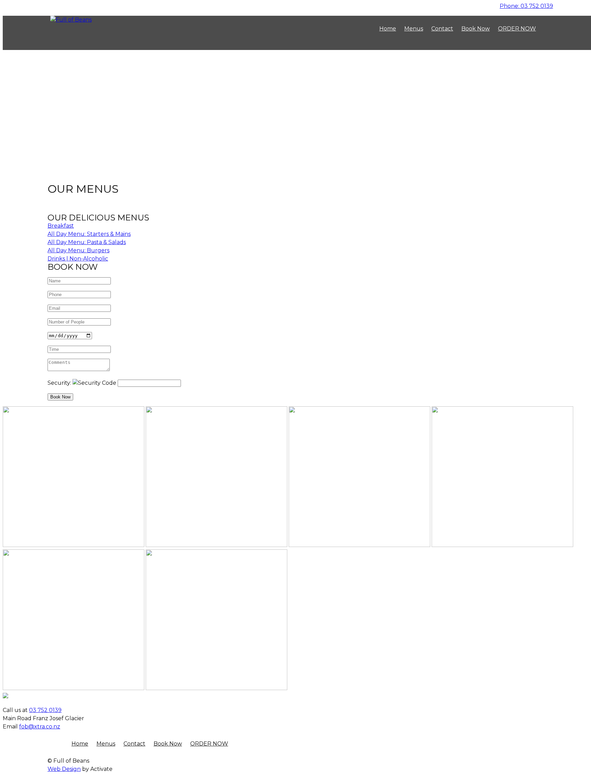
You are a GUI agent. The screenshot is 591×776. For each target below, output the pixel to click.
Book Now (60, 396)
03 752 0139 (526, 6)
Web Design (64, 769)
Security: (60, 383)
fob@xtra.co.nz (39, 726)
